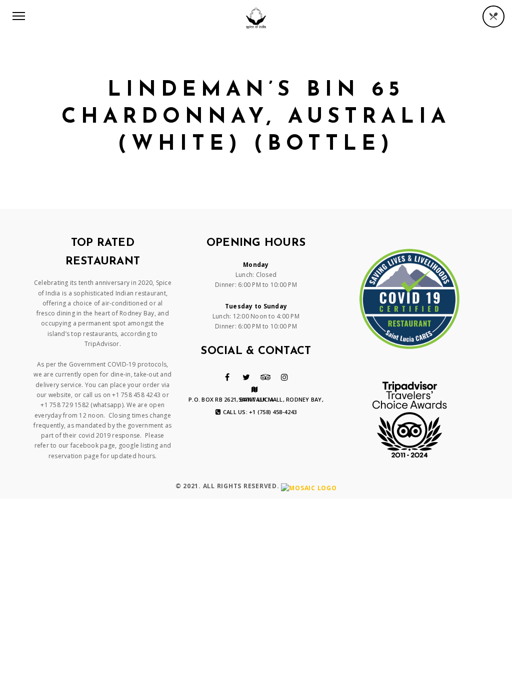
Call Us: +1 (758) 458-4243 (260, 412)
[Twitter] (246, 377)
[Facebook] (227, 377)
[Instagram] (284, 377)
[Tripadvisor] (265, 377)
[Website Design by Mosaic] (308, 486)
